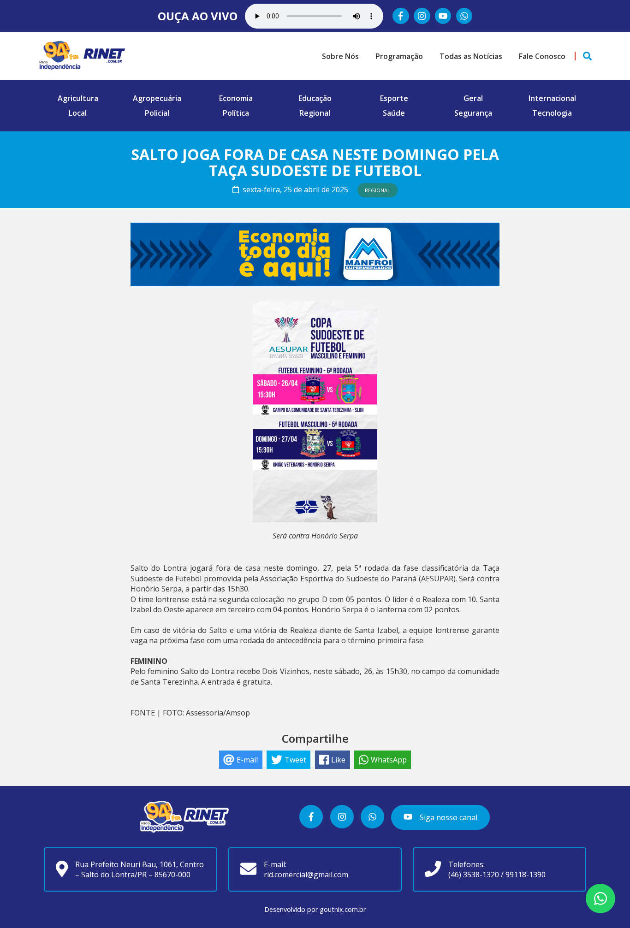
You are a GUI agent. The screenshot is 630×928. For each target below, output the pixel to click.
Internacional (552, 98)
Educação (315, 98)
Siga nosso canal (447, 817)
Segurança (473, 113)
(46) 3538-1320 (473, 874)
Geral (473, 98)
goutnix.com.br (343, 909)
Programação (399, 56)
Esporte (394, 98)
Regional (314, 113)
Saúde (394, 113)
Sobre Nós (340, 56)
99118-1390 (525, 874)
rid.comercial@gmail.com (306, 874)
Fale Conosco (542, 56)
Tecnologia (552, 113)
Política (236, 113)
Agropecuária (157, 98)
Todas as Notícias (471, 56)
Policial (157, 113)
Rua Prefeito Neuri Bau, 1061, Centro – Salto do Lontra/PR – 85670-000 (139, 869)
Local (78, 113)
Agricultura (78, 98)
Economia (236, 98)
